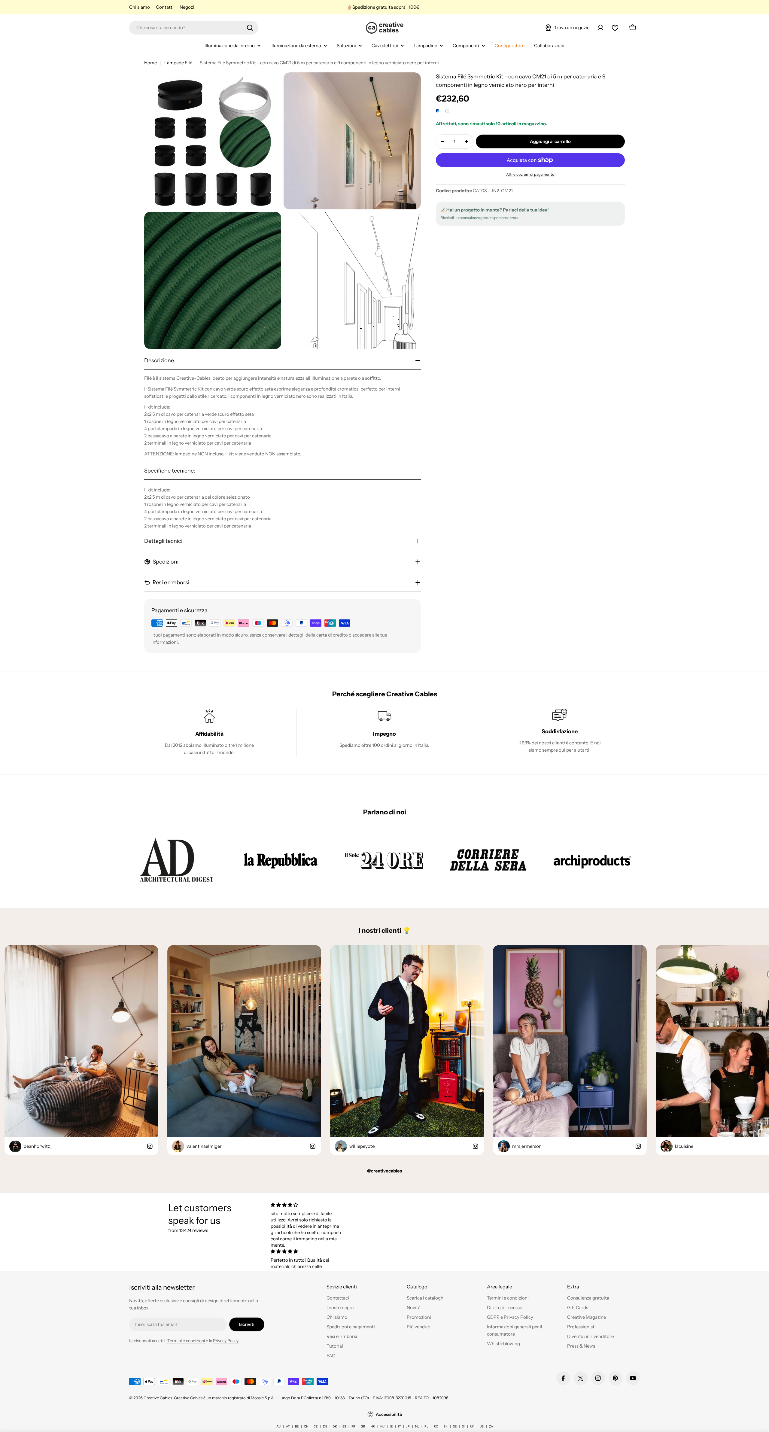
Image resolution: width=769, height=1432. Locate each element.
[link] (176, 860)
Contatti (165, 7)
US (482, 1426)
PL (426, 1426)
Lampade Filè (178, 62)
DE (325, 1426)
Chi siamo (139, 7)
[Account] (600, 27)
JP (408, 1426)
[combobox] (193, 28)
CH (306, 1426)
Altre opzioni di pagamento (530, 174)
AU (278, 1426)
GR (363, 1426)
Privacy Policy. (226, 1340)
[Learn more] (447, 111)
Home (150, 62)
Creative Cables (158, 1397)
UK (472, 1426)
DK (335, 1426)
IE (391, 1426)
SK (446, 1426)
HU (382, 1426)
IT (399, 1426)
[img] (307, 1205)
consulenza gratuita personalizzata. (490, 217)
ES (344, 1426)
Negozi (187, 7)
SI (463, 1426)
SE (455, 1426)
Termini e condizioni (186, 1340)
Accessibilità (389, 1414)
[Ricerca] (250, 27)
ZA (491, 1426)
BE (297, 1426)
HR (373, 1426)
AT (288, 1426)
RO (436, 1426)
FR (353, 1426)
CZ (316, 1426)
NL (417, 1426)
